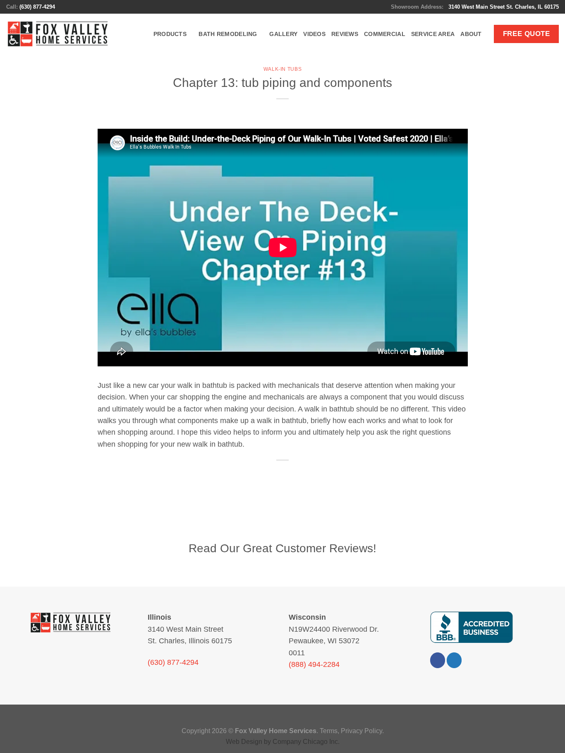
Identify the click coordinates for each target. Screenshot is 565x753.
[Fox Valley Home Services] (58, 34)
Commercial (384, 34)
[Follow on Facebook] (437, 660)
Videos (314, 34)
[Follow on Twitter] (454, 660)
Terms (329, 730)
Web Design (244, 741)
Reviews (344, 34)
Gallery (283, 34)
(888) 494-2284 (314, 664)
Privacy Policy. (362, 730)
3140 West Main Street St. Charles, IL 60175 (503, 7)
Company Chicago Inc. (306, 741)
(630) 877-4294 (37, 7)
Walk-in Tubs (282, 69)
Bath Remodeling (228, 34)
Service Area (433, 34)
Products (170, 34)
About (470, 34)
